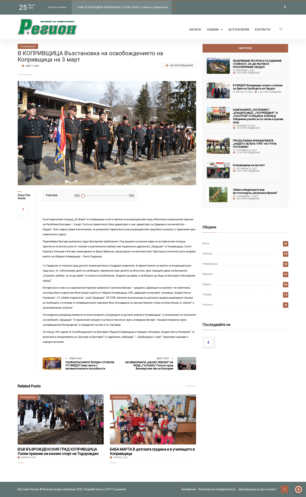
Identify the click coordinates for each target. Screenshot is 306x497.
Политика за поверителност (217, 489)
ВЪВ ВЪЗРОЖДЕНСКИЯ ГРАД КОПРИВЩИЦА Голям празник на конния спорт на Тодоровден (58, 451)
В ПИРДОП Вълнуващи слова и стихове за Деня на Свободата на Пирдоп (257, 87)
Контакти (262, 29)
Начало (195, 29)
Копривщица (210, 263)
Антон (205, 243)
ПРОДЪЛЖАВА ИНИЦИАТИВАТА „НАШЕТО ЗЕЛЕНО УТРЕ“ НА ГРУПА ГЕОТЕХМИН (255, 143)
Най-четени (245, 48)
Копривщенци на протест (249, 165)
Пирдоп (206, 284)
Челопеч (207, 304)
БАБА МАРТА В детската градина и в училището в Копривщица (152, 451)
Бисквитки (189, 489)
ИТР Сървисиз (116, 489)
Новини (213, 29)
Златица (207, 253)
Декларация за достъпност (257, 489)
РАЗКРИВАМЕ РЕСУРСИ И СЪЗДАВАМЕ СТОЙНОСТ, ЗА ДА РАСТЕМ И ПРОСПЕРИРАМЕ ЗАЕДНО (257, 64)
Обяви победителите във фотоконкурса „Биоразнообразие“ (255, 191)
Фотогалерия (238, 29)
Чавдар (206, 294)
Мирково (207, 274)
